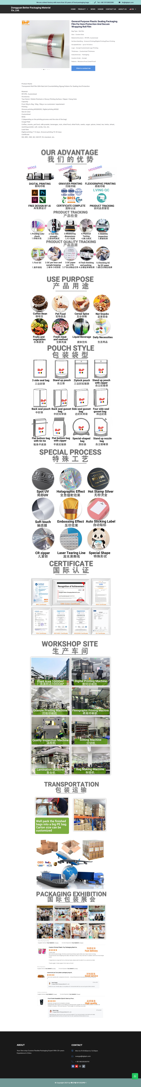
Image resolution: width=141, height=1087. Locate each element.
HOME (73, 9)
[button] (24, 44)
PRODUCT (82, 9)
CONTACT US (111, 9)
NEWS (93, 9)
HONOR (100, 9)
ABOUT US (122, 9)
